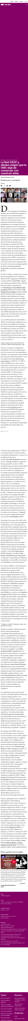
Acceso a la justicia (5, 998)
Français (21, 1)
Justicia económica (5, 1018)
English (11, 1)
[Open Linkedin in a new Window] (7, 185)
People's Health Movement (7, 927)
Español (16, 1)
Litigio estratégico (5, 918)
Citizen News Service (5, 924)
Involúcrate (19, 1013)
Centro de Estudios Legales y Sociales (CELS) (11, 934)
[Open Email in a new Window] (10, 185)
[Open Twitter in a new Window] (4, 185)
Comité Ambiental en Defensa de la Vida (10, 936)
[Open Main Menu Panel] (26, 4)
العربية (25, 1)
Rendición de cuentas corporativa (8, 916)
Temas (3, 995)
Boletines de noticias (20, 1018)
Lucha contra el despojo (6, 1009)
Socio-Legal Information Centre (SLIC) (9, 941)
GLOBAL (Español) (5, 895)
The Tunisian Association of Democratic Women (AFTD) (14, 929)
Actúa (16, 1016)
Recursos (18, 995)
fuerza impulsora (13, 407)
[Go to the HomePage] (6, 4)
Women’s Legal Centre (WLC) (8, 926)
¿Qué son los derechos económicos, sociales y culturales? (20, 1000)
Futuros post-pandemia (6, 903)
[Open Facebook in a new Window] (1, 185)
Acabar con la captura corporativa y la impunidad (12, 902)
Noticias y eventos (12, 160)
